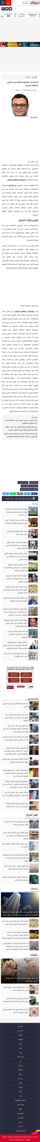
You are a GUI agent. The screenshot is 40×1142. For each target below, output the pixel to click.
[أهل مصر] (34, 2)
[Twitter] (27, 493)
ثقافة (20, 1109)
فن (20, 1061)
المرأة (20, 1091)
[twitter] (6, 8)
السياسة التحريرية (20, 1131)
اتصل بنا (20, 1126)
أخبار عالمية (20, 1057)
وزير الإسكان (12, 185)
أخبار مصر (20, 1031)
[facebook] (3, 8)
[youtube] (10, 8)
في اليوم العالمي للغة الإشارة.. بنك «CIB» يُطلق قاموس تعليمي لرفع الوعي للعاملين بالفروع (21, 428)
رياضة (20, 1048)
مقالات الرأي (20, 1104)
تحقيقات (20, 1070)
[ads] (20, 15)
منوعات (21, 1087)
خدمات (20, 1074)
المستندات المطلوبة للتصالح (16, 179)
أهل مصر (31, 161)
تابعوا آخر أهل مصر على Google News (18, 498)
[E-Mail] (20, 493)
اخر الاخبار (20, 1026)
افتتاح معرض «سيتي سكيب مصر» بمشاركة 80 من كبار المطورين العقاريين (21, 422)
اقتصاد (20, 1035)
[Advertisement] (20, 139)
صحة (20, 1096)
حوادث (20, 1044)
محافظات (20, 1039)
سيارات (20, 1083)
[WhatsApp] (13, 493)
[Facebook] (34, 493)
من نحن (20, 1122)
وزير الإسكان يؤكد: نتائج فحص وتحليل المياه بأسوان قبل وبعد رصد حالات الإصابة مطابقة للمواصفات (20, 435)
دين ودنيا (20, 1078)
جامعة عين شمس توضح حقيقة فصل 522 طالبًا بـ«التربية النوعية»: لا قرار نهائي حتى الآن (20, 1138)
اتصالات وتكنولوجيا (20, 1100)
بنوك (20, 1052)
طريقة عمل (20, 1113)
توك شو (20, 1065)
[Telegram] (5, 493)
